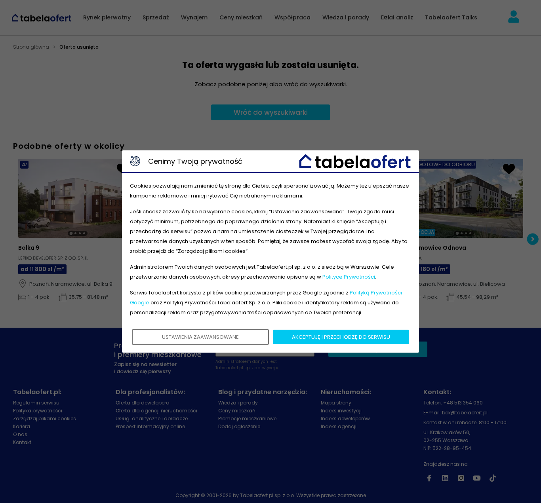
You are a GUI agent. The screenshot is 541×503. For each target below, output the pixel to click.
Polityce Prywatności (348, 277)
